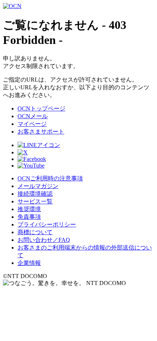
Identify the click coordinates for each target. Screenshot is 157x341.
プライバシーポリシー (47, 224)
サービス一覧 (35, 201)
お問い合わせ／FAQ (44, 240)
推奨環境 (29, 209)
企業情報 (29, 263)
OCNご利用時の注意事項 (50, 178)
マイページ (32, 124)
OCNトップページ (41, 108)
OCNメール (33, 116)
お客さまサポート (41, 131)
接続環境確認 (35, 194)
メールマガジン (38, 186)
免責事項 (29, 217)
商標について (35, 232)
